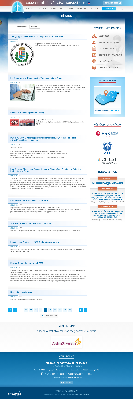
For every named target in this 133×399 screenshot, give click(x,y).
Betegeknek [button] (109, 9)
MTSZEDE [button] (95, 9)
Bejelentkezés (111, 3)
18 (50, 310)
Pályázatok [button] (56, 9)
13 (26, 310)
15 (36, 310)
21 (65, 310)
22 (70, 310)
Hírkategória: (22, 27)
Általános (34, 27)
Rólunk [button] (29, 9)
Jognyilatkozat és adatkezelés (66, 390)
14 (31, 310)
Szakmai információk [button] (76, 9)
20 (60, 310)
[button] (93, 100)
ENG (85, 3)
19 (55, 310)
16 (40, 310)
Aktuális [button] (42, 9)
